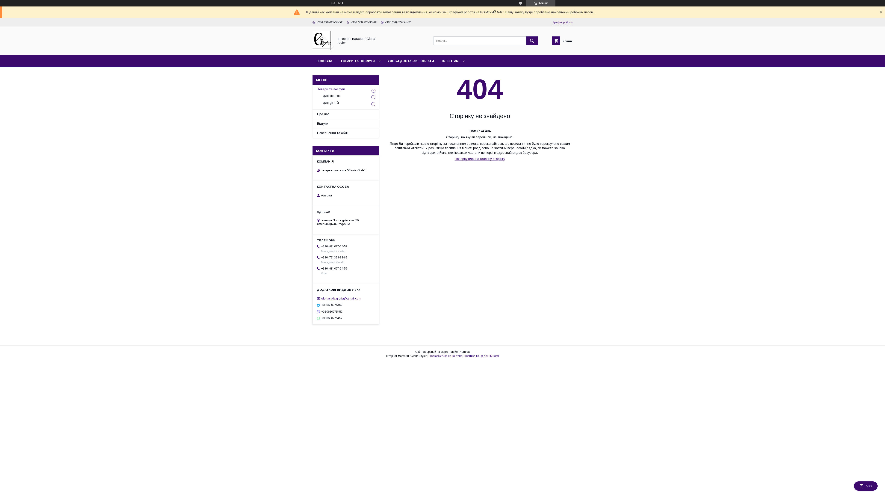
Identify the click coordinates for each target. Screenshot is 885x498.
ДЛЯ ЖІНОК (331, 96)
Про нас (323, 114)
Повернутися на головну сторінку (480, 159)
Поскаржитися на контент (445, 356)
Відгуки (322, 123)
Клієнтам (450, 61)
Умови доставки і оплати (411, 61)
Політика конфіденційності (481, 356)
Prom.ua (464, 351)
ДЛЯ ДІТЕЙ (331, 103)
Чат (869, 486)
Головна (324, 61)
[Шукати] (532, 40)
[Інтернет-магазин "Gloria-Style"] (322, 49)
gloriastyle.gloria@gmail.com (341, 298)
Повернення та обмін (333, 133)
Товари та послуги (357, 61)
